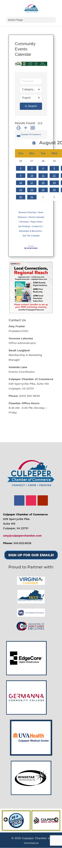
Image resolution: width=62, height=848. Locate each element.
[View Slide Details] (31, 287)
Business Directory (27, 212)
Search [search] (32, 106)
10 (31, 175)
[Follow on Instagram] (31, 500)
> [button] (56, 819)
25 (43, 189)
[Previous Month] (34, 143)
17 (31, 182)
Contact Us (37, 226)
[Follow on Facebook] (19, 500)
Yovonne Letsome (21, 338)
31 (31, 197)
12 (54, 175)
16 (20, 182)
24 (31, 189)
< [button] (6, 819)
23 (20, 189)
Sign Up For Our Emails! (31, 555)
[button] (18, 128)
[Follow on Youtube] (43, 500)
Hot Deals (24, 222)
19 (54, 182)
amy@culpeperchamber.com (22, 535)
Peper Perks (36, 222)
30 (20, 197)
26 (54, 189)
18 (43, 182)
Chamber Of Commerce (31, 134)
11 (43, 175)
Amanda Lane (18, 367)
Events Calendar (36, 217)
